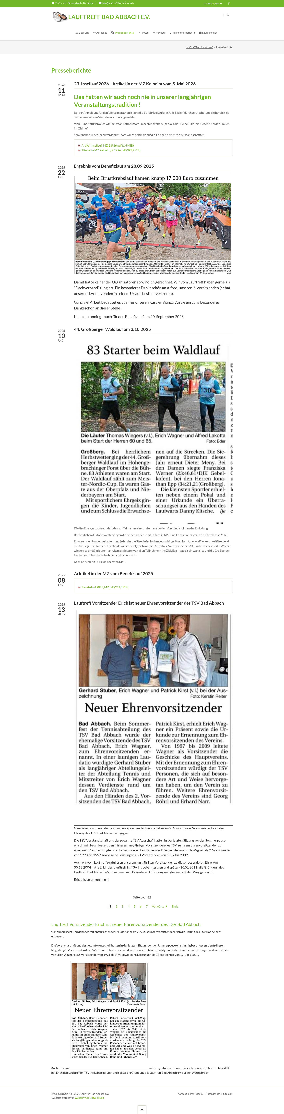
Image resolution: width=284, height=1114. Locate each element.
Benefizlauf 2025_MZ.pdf (105, 587)
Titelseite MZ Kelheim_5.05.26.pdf (111, 150)
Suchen (228, 15)
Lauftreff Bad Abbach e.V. (199, 47)
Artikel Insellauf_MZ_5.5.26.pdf (108, 145)
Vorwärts (158, 906)
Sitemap (227, 1093)
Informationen (211, 3)
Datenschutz (213, 1093)
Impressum (196, 1093)
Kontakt (182, 1093)
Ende (175, 906)
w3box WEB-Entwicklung (89, 1097)
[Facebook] (229, 3)
